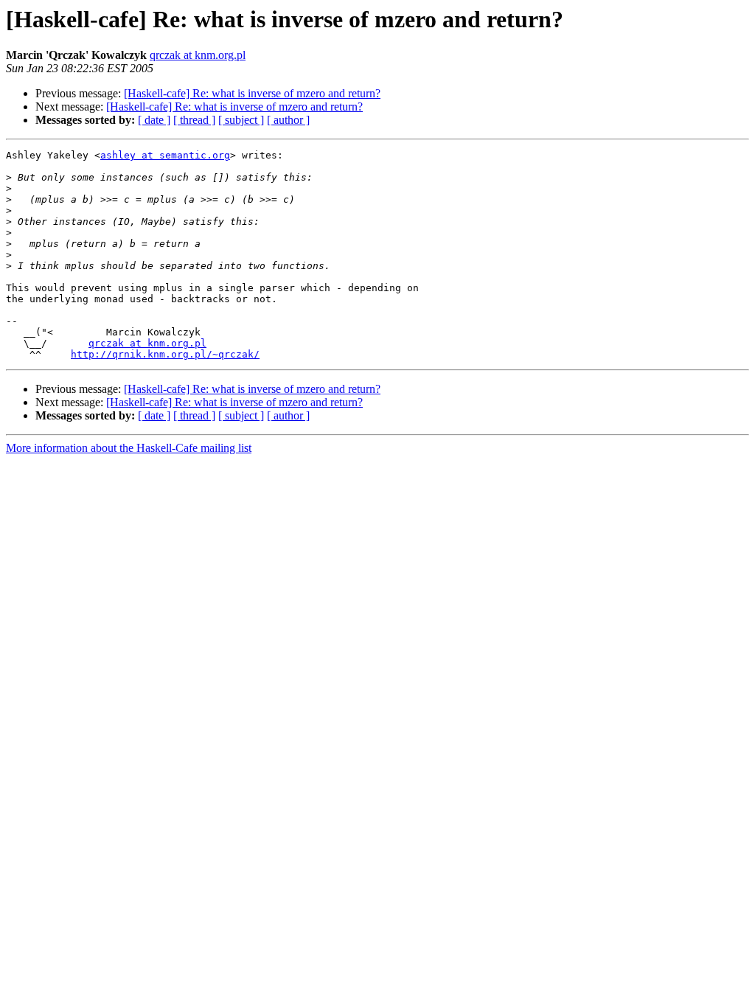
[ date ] (154, 120)
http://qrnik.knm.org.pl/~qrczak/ (165, 354)
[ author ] (288, 120)
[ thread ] (194, 120)
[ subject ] (241, 120)
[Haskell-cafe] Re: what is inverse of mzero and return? (252, 93)
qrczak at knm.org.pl (198, 55)
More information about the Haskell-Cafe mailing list (128, 448)
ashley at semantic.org (165, 155)
